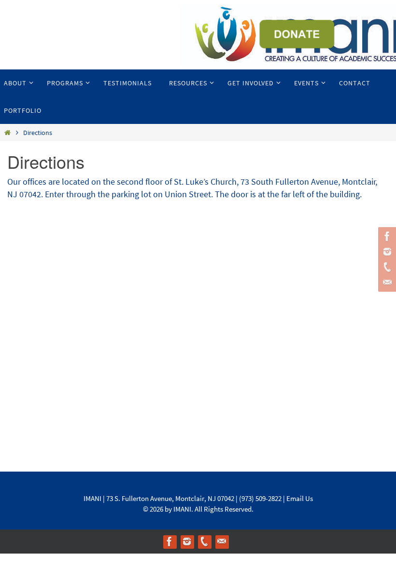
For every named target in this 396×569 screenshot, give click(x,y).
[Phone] (386, 267)
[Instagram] (386, 252)
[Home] (7, 132)
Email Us (299, 498)
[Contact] (386, 282)
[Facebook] (386, 236)
